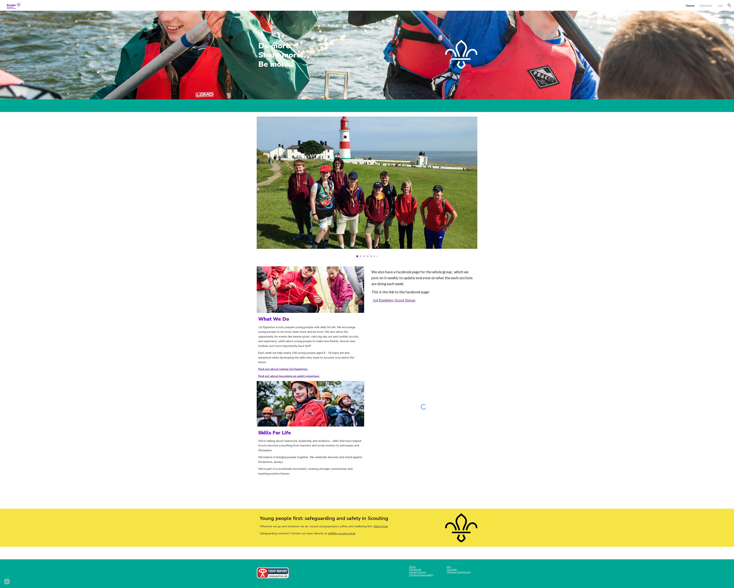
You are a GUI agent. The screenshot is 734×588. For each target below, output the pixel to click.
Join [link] (720, 5)
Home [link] (690, 5)
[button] (729, 5)
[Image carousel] (367, 187)
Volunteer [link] (705, 5)
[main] (291, 55)
